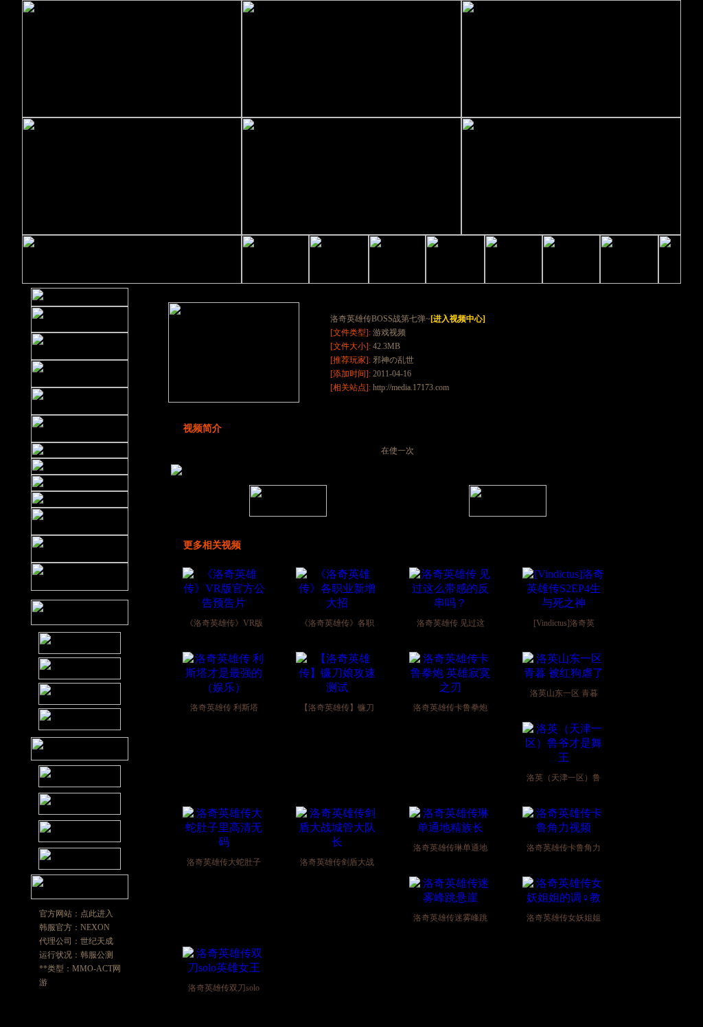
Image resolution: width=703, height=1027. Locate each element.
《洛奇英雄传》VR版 (224, 623)
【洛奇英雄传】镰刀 (337, 707)
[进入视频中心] (457, 319)
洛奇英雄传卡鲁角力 (564, 848)
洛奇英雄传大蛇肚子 (224, 862)
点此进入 (96, 913)
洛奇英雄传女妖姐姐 (564, 918)
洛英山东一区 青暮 (564, 693)
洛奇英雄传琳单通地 (450, 848)
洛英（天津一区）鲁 (564, 777)
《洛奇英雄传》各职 (337, 623)
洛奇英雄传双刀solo (224, 988)
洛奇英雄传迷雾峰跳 (450, 918)
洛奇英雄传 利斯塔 (224, 707)
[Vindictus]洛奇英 (564, 623)
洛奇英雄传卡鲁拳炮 (450, 707)
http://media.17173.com (410, 387)
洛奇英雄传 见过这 (451, 623)
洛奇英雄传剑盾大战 (337, 862)
